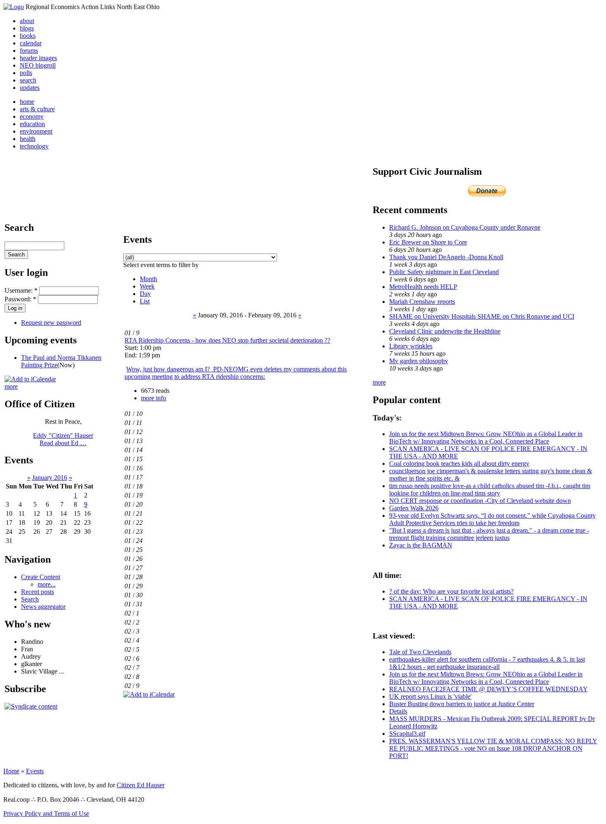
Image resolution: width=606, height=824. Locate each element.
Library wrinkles (410, 346)
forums (29, 50)
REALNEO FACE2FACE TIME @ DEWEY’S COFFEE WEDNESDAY (488, 689)
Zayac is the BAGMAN (420, 545)
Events (35, 771)
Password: (20, 299)
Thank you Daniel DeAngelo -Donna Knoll (446, 257)
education (32, 123)
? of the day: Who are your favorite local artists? (451, 591)
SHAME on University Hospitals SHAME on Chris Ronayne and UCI (481, 316)
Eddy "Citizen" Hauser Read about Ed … (63, 439)
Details (398, 711)
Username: (21, 290)
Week (147, 286)
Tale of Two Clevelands (420, 651)
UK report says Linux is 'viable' (430, 696)
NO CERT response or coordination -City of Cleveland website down (480, 500)
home (27, 101)
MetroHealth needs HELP (423, 286)
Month (148, 278)
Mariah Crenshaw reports (422, 301)
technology (34, 146)
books (27, 35)
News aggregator (43, 606)
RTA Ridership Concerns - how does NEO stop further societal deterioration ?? (227, 340)
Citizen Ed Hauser (140, 785)
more (11, 386)
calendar (31, 43)
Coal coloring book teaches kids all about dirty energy (459, 463)
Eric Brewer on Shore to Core (428, 242)
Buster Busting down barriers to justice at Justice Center (461, 703)
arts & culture (37, 109)
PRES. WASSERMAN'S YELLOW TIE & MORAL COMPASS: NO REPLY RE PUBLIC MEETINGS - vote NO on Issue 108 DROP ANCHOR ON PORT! (493, 748)
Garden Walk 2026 (414, 508)
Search (30, 599)
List (145, 301)
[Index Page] (13, 6)
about (27, 20)
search (28, 80)
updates (30, 87)
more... (47, 584)
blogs (27, 28)
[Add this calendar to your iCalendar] (30, 379)
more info (153, 397)
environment (36, 131)
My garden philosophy (418, 360)
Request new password (51, 322)
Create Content (40, 576)
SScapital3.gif (407, 733)
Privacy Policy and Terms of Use (46, 813)
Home (11, 771)
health (27, 138)
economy (32, 116)
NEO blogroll (38, 65)
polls (26, 72)
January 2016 (49, 477)
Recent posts (37, 591)
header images (38, 57)
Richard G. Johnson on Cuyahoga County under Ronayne (464, 227)
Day (145, 293)
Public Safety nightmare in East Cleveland (444, 271)
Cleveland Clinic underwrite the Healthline (444, 331)
